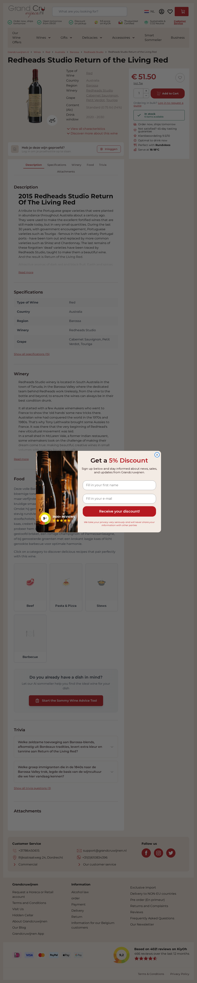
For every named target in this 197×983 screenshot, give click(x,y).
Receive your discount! (119, 511)
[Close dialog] (157, 454)
